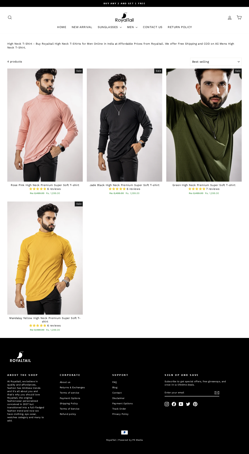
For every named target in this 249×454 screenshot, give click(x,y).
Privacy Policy (120, 414)
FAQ (114, 382)
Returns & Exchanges (72, 387)
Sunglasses (108, 27)
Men (131, 27)
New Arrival (82, 27)
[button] (38, 189)
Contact (117, 392)
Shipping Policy (69, 403)
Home (61, 27)
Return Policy (180, 27)
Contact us (152, 27)
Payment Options (70, 398)
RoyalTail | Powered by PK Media (124, 440)
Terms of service (69, 392)
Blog (115, 387)
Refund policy (68, 414)
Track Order (119, 408)
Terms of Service (69, 408)
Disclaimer (118, 398)
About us (65, 382)
